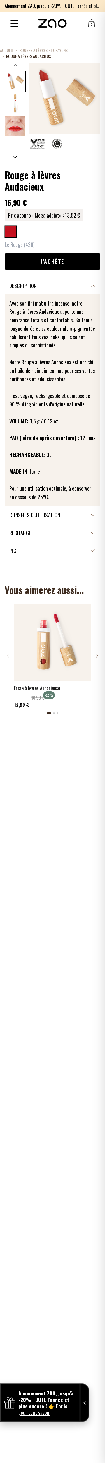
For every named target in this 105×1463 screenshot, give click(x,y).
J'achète (52, 261)
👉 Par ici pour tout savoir (43, 1409)
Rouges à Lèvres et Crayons (44, 50)
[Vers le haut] (15, 65)
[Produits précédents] (8, 655)
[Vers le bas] (15, 157)
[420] (11, 232)
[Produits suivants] (96, 655)
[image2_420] (15, 103)
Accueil (6, 50)
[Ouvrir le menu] (14, 23)
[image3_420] (15, 126)
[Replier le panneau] (84, 1402)
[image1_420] (15, 81)
